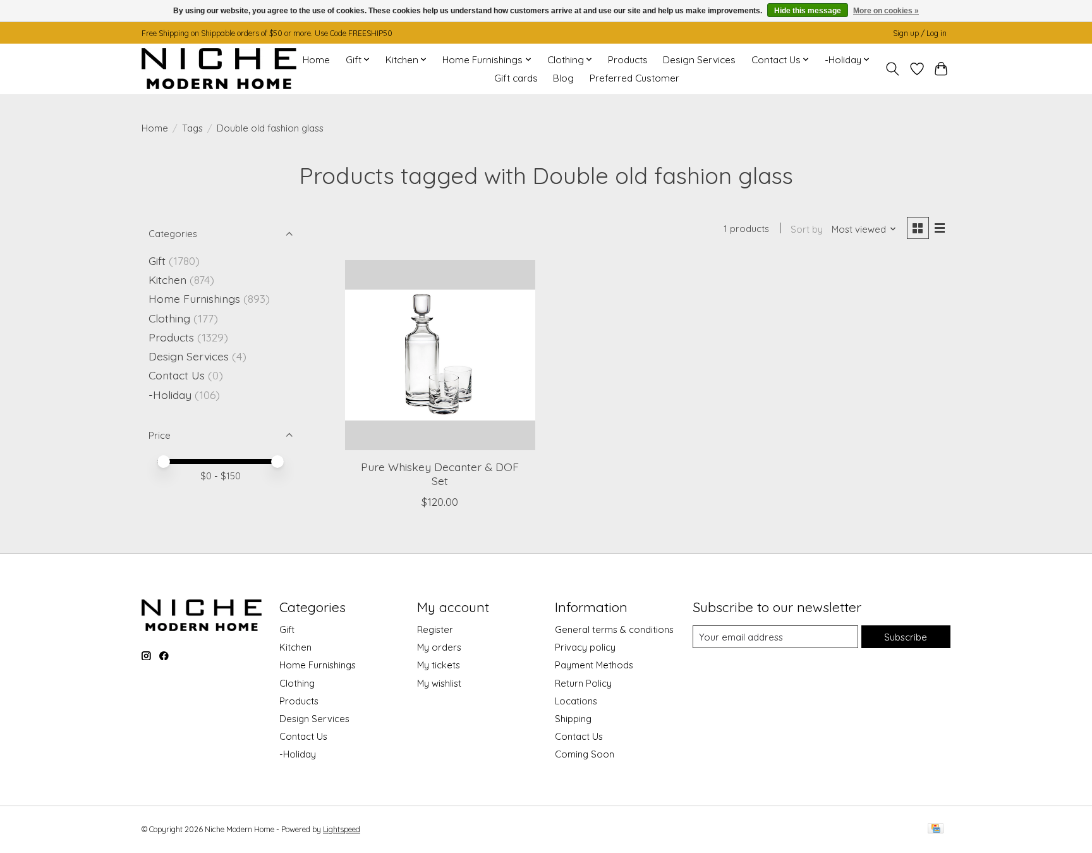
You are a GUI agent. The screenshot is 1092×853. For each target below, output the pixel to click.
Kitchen (167, 279)
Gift (157, 260)
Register (435, 629)
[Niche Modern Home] (219, 68)
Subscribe (905, 637)
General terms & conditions (614, 629)
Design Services (699, 60)
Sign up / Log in (920, 33)
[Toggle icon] (892, 69)
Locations (576, 701)
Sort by (807, 229)
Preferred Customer (634, 78)
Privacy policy (585, 647)
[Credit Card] (935, 829)
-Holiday (170, 395)
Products (628, 60)
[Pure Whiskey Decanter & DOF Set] (440, 355)
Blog (563, 78)
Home (316, 60)
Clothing (169, 318)
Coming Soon (584, 754)
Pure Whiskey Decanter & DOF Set (440, 473)
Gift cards (516, 78)
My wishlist (439, 683)
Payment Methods (594, 665)
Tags (192, 128)
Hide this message (807, 10)
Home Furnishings (194, 298)
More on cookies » (886, 10)
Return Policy (583, 683)
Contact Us (177, 375)
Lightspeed (341, 829)
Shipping (573, 719)
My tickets (438, 665)
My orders (439, 647)
